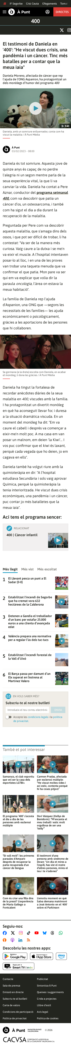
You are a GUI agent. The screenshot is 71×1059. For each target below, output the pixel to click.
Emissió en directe (13, 992)
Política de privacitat (15, 1018)
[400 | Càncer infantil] (58, 540)
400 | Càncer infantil (22, 535)
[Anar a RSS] (29, 940)
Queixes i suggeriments (50, 992)
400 (35, 21)
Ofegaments (49, 3)
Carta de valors (11, 1005)
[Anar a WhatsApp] (61, 933)
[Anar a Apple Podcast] (13, 940)
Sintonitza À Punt (47, 985)
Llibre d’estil (44, 1005)
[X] (62, 30)
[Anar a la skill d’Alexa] (61, 956)
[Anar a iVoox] (5, 940)
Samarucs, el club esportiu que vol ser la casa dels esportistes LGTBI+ (18, 779)
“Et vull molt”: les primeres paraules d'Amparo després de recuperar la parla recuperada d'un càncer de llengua (18, 862)
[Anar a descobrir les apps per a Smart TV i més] (18, 966)
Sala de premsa (11, 985)
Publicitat (42, 979)
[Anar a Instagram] (21, 933)
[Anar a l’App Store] (41, 956)
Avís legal (42, 1011)
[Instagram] (69, 30)
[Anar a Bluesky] (45, 933)
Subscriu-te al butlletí (15, 998)
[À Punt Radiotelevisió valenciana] (22, 1030)
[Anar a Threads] (53, 933)
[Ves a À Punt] (19, 12)
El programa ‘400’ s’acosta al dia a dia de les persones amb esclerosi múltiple (18, 821)
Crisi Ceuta (32, 3)
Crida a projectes (46, 998)
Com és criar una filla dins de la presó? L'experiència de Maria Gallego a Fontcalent (18, 903)
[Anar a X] (13, 933)
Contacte (8, 979)
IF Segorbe (16, 3)
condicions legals (38, 717)
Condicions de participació (18, 1011)
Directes (62, 11)
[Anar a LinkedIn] (21, 940)
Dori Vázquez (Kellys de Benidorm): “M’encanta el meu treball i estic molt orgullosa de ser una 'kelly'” (52, 822)
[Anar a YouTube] (37, 933)
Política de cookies (47, 1018)
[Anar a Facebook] (5, 933)
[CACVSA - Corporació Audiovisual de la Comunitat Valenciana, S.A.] (29, 1039)
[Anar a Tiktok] (29, 933)
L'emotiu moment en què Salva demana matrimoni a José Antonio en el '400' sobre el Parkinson (52, 903)
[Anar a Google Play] (15, 956)
